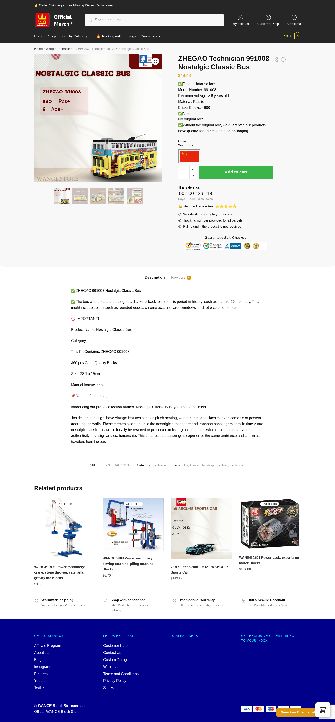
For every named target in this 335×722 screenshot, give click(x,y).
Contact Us (112, 653)
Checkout (294, 23)
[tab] (155, 274)
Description (155, 277)
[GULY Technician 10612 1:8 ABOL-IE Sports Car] (201, 528)
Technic (222, 465)
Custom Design (115, 660)
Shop (50, 49)
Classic (195, 465)
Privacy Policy (114, 681)
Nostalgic (208, 465)
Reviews (178, 277)
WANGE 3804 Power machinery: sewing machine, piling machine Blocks (128, 563)
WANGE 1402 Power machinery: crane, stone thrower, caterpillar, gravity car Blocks (59, 572)
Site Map (110, 688)
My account (240, 23)
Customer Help (268, 23)
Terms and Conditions (121, 674)
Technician (64, 49)
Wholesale (112, 667)
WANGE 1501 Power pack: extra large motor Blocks (269, 560)
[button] (322, 709)
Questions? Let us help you (302, 712)
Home (38, 49)
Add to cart (236, 172)
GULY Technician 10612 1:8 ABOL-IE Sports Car (200, 569)
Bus (185, 465)
